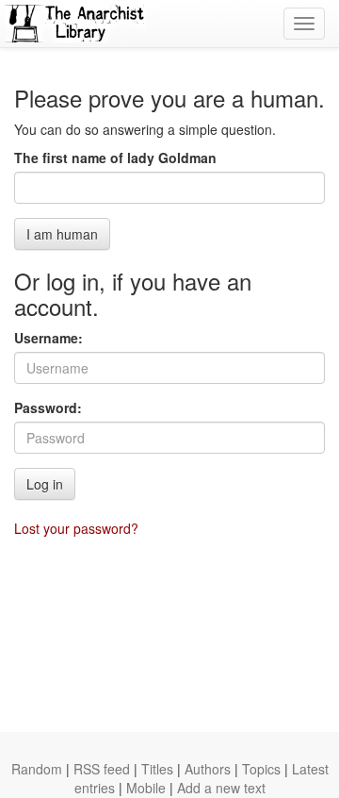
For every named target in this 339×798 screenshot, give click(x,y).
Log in (44, 483)
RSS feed (101, 768)
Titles (157, 768)
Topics (261, 768)
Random (36, 768)
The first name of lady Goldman (115, 157)
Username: (48, 337)
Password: (48, 407)
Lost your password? (76, 528)
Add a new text (221, 787)
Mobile (146, 787)
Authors (208, 768)
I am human (62, 233)
